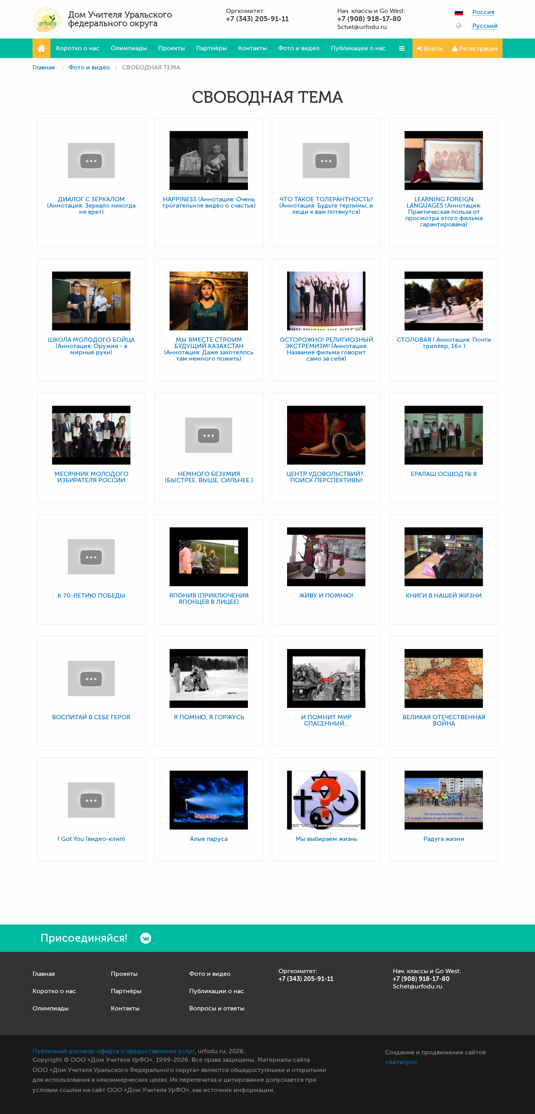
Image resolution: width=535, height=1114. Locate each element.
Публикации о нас (358, 48)
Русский (485, 26)
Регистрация (477, 48)
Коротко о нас (77, 48)
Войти (433, 48)
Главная (44, 67)
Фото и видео (299, 48)
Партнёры (211, 48)
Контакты (252, 48)
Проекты (171, 48)
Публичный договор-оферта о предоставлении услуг (114, 1051)
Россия (483, 12)
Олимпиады (129, 48)
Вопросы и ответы (216, 1008)
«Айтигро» (401, 1062)
